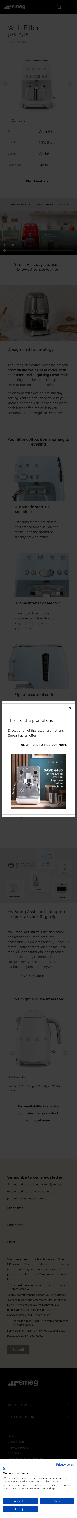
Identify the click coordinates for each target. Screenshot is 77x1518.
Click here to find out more (43, 745)
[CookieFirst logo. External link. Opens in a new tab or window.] (4, 1468)
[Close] (70, 707)
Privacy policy (65, 1464)
